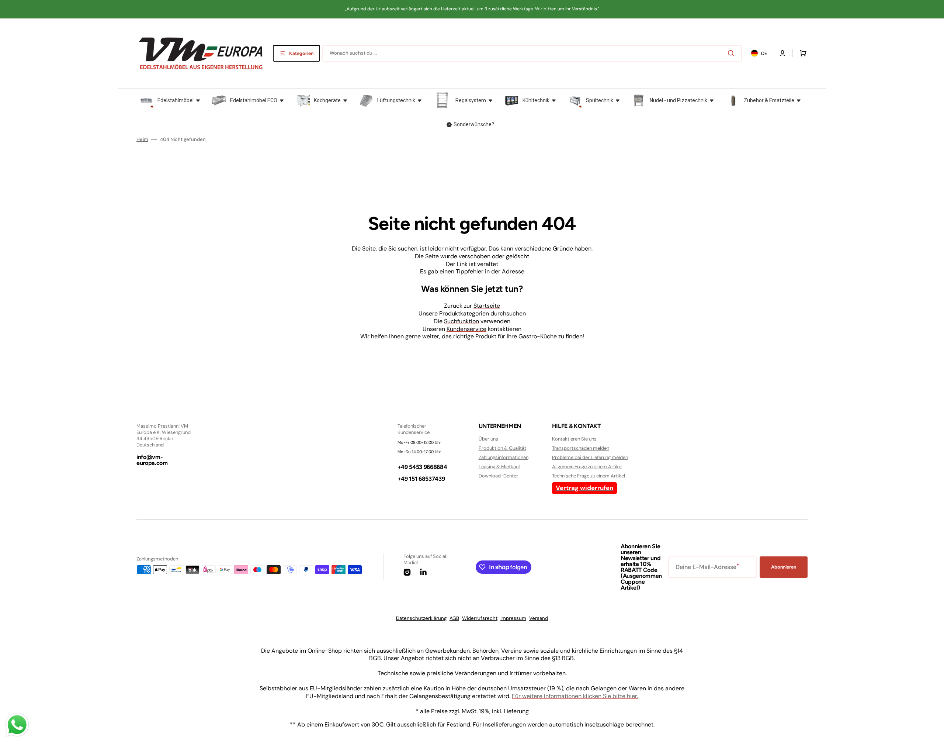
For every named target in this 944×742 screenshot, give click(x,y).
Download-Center (498, 476)
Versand (538, 618)
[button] (782, 53)
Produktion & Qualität (502, 448)
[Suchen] (732, 53)
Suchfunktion (461, 321)
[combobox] (532, 53)
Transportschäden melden (580, 448)
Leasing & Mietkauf (499, 466)
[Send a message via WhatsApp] (17, 724)
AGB (454, 618)
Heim (142, 139)
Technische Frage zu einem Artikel (588, 476)
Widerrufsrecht (479, 618)
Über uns (488, 439)
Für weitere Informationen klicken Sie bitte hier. (575, 696)
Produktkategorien (464, 313)
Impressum (513, 618)
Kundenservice (466, 329)
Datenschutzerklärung (421, 618)
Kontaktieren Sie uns (574, 439)
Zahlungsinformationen (503, 457)
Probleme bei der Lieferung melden (590, 457)
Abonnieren (783, 567)
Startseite (486, 306)
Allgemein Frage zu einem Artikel (587, 466)
